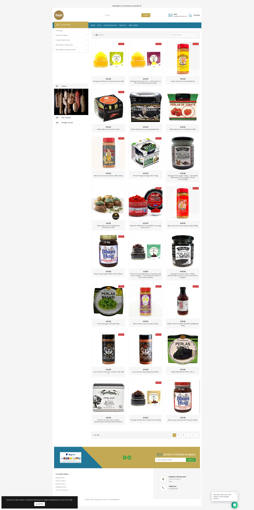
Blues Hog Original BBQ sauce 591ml (108, 274)
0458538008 (173, 489)
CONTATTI (122, 25)
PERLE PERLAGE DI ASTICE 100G (108, 129)
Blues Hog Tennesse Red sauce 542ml (183, 420)
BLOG (99, 25)
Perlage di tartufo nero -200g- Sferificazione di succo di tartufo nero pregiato (183, 275)
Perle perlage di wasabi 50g (108, 324)
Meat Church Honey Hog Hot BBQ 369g (183, 226)
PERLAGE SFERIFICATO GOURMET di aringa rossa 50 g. (145, 226)
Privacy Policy (61, 481)
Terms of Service (62, 490)
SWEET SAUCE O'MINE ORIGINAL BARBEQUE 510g (183, 324)
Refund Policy (61, 484)
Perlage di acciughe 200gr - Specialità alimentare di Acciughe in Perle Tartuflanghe (183, 177)
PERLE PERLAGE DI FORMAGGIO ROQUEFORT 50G (108, 226)
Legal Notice (60, 478)
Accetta (39, 504)
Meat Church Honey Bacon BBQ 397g (108, 176)
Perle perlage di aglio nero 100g (145, 176)
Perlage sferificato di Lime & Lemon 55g (108, 81)
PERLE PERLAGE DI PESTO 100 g (183, 372)
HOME (93, 25)
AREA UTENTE (133, 25)
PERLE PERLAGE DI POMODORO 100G (183, 129)
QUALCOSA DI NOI (110, 25)
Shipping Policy (61, 487)
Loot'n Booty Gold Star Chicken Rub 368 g (108, 373)
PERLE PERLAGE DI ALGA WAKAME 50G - (145, 129)
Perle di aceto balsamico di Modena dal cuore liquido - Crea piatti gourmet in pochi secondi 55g (145, 275)
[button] (71, 25)
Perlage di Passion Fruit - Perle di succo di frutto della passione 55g (145, 82)
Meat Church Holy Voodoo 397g (145, 324)
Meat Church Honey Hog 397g (182, 81)
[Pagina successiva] (196, 435)
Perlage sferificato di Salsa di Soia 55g (145, 420)
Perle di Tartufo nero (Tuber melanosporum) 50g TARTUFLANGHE (108, 421)
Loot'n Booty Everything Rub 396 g (145, 372)
